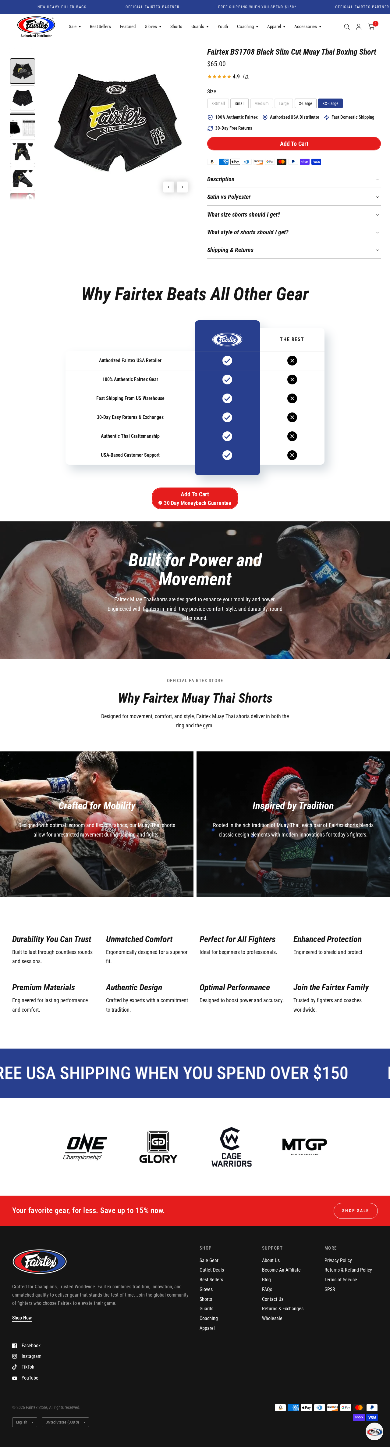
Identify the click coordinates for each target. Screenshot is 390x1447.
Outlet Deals (212, 1270)
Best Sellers (100, 26)
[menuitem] (74, 27)
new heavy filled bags (36, 7)
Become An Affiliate (281, 1270)
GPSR (329, 1289)
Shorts (176, 26)
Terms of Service (340, 1280)
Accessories (305, 26)
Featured (128, 26)
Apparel (274, 26)
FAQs (267, 1289)
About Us (271, 1260)
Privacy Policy (338, 1260)
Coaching (245, 26)
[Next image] (182, 187)
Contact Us (272, 1299)
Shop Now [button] (22, 1318)
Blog (266, 1280)
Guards (197, 26)
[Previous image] (168, 187)
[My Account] (359, 27)
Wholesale (272, 1318)
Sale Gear (209, 1260)
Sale (72, 26)
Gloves (151, 26)
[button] (294, 143)
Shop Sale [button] (355, 1210)
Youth (223, 26)
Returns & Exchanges (282, 1309)
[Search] (347, 27)
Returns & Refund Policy (348, 1270)
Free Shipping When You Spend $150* (232, 7)
